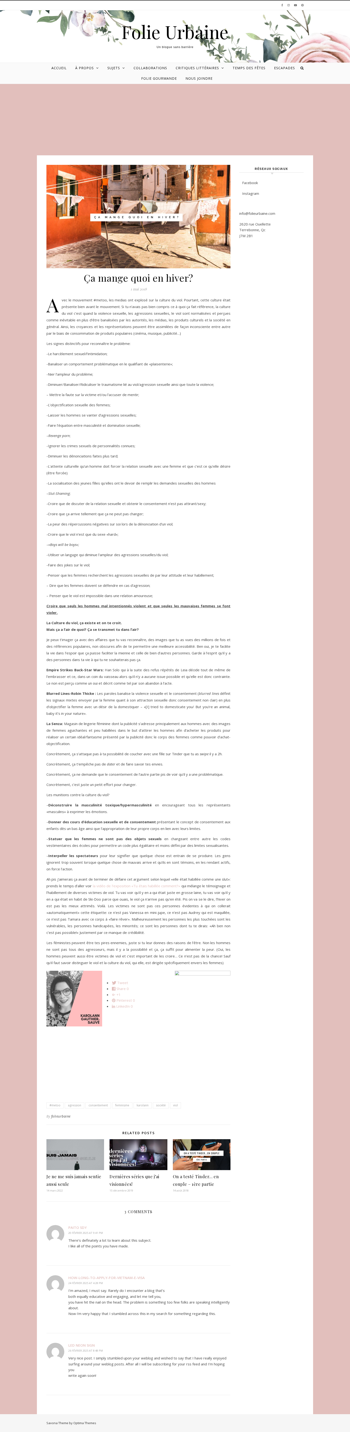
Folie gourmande (159, 78)
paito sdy (77, 1227)
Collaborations (150, 68)
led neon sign (81, 1345)
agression (74, 1105)
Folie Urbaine (175, 32)
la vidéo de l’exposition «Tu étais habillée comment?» (136, 885)
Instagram (250, 193)
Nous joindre (199, 78)
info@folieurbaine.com (257, 213)
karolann (143, 1105)
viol (175, 1105)
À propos (84, 68)
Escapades (284, 68)
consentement (98, 1105)
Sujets (113, 68)
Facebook (250, 182)
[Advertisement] (175, 119)
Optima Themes (84, 1423)
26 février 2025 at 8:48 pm (85, 1350)
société (161, 1105)
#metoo (55, 1105)
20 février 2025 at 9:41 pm (85, 1233)
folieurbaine (61, 1116)
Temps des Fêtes (249, 68)
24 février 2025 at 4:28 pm (85, 1283)
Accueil (59, 68)
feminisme (122, 1105)
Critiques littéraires (197, 68)
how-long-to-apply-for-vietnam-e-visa (106, 1277)
